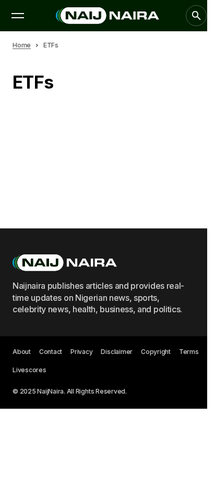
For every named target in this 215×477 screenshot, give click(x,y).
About (22, 352)
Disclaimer (117, 352)
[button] (17, 15)
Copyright (156, 352)
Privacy (81, 352)
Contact (50, 352)
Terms (189, 352)
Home (22, 45)
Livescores (29, 370)
